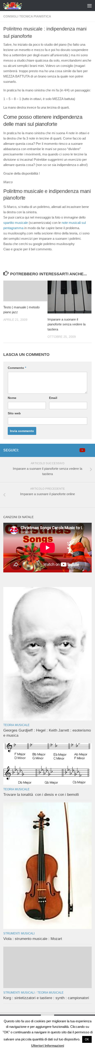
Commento (17, 368)
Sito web (14, 413)
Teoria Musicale (16, 725)
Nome (12, 398)
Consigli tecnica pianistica (27, 16)
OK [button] (87, 1039)
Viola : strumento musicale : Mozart (32, 939)
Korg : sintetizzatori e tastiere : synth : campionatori (46, 998)
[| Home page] (16, 5)
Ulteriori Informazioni (47, 1045)
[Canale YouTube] (82, 450)
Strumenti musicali (19, 933)
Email (53, 398)
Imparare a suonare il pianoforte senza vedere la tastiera (67, 324)
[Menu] (89, 5)
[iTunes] (89, 450)
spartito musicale (15, 223)
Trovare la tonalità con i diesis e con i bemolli (41, 794)
